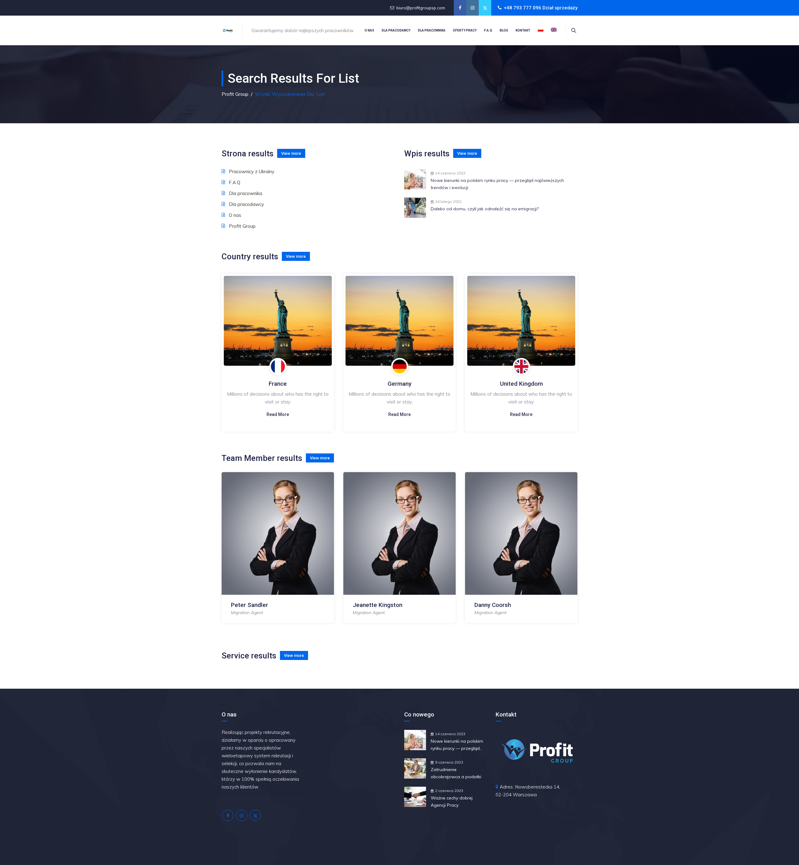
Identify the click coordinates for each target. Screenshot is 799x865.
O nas (369, 30)
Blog (504, 30)
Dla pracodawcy (396, 30)
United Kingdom (521, 383)
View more (291, 153)
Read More (278, 414)
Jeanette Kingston (377, 604)
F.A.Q (488, 30)
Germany (399, 383)
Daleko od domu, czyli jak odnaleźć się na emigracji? (485, 209)
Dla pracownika (431, 30)
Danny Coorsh (492, 604)
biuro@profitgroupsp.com (420, 7)
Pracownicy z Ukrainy (251, 171)
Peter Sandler (249, 604)
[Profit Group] (227, 30)
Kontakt (523, 30)
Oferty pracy (465, 30)
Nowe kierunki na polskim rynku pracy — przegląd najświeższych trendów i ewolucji (497, 184)
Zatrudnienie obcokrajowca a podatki (456, 773)
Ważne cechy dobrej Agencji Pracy (452, 801)
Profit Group (242, 226)
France (278, 383)
